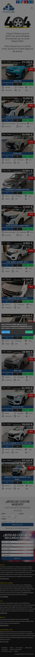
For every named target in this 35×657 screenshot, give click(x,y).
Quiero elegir (6, 332)
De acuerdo (29, 332)
